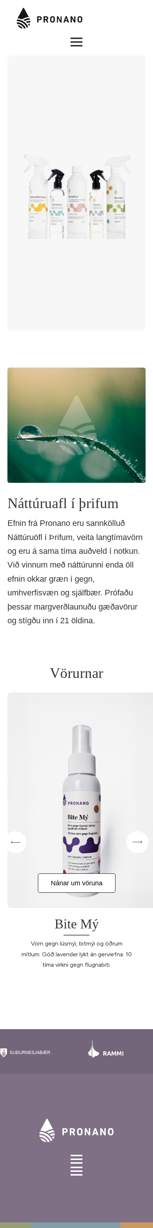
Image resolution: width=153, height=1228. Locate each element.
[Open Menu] (76, 42)
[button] (15, 842)
